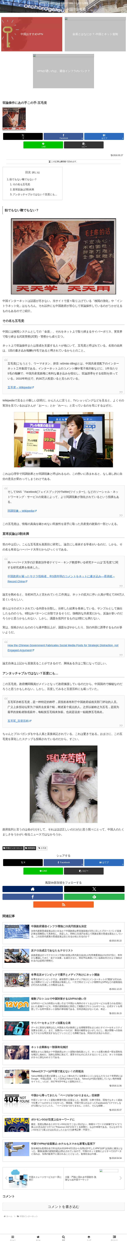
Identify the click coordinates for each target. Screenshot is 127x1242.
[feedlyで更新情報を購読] (94, 897)
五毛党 (43, 848)
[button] (84, 144)
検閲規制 (31, 848)
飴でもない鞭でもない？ (23, 179)
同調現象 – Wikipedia (21, 510)
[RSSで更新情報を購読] (63, 904)
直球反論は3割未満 (23, 189)
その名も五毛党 (21, 184)
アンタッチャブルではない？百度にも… (35, 194)
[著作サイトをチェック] (32, 889)
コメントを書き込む (63, 1207)
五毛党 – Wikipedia (19, 387)
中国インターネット (14, 848)
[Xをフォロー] (94, 889)
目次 (28, 172)
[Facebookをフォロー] (32, 897)
